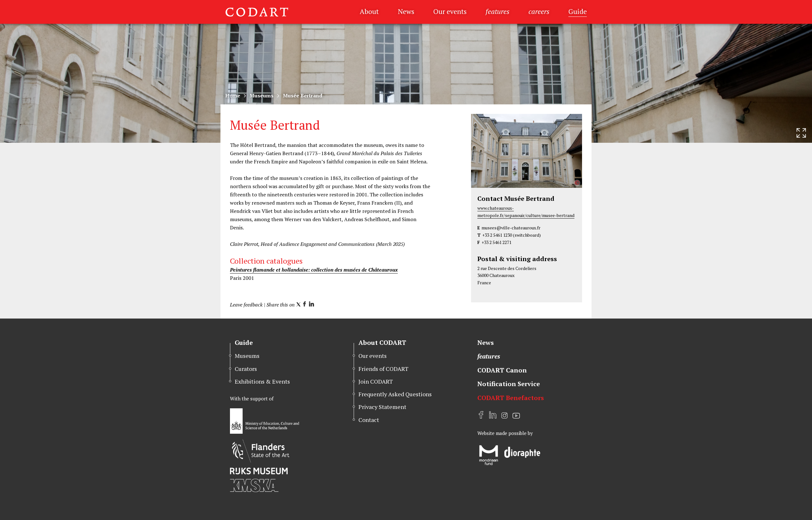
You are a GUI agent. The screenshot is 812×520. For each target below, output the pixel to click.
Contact (368, 420)
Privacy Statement (382, 407)
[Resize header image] (801, 133)
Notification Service (508, 383)
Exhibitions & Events (262, 381)
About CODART (382, 342)
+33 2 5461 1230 (497, 235)
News (406, 11)
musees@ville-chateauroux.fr (510, 228)
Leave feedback (246, 304)
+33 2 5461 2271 (496, 242)
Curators (246, 368)
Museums (261, 95)
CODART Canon (502, 370)
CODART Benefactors (510, 397)
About (369, 11)
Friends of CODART (383, 368)
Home (232, 95)
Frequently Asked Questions (395, 394)
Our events (450, 11)
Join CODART (375, 381)
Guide (577, 11)
